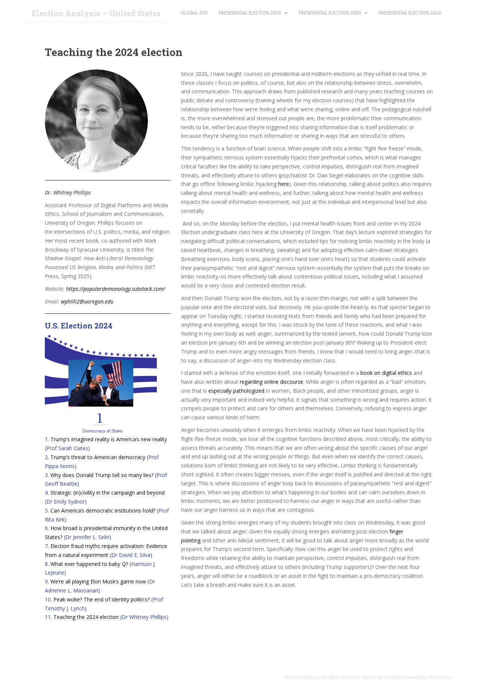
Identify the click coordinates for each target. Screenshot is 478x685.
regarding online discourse (271, 381)
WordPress (440, 677)
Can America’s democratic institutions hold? (102, 510)
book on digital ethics (386, 372)
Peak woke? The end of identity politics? (101, 599)
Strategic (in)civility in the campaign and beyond (107, 492)
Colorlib (392, 677)
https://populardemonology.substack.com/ (115, 288)
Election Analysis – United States (96, 13)
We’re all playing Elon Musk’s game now (98, 581)
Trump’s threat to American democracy (97, 457)
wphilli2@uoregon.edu (87, 301)
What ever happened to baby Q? (89, 563)
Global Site (194, 13)
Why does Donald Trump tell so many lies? (101, 475)
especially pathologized (236, 390)
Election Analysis (302, 677)
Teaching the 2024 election (86, 616)
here (283, 183)
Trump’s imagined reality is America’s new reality (108, 439)
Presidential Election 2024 (410, 13)
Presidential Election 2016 (250, 13)
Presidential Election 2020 (330, 13)
